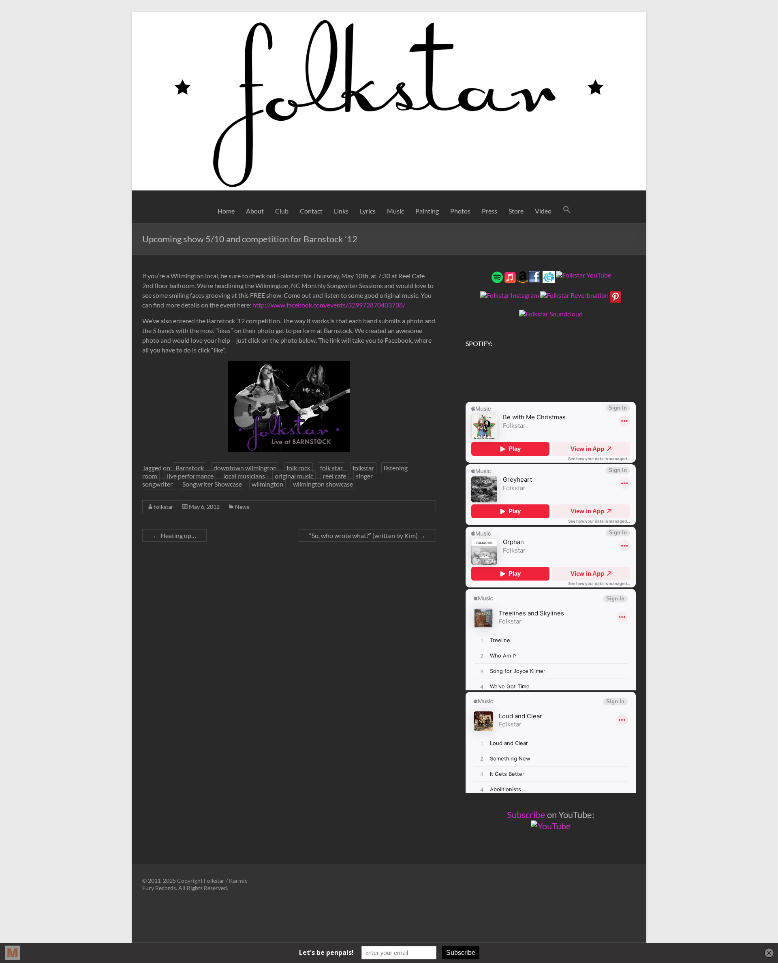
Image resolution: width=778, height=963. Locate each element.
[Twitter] (549, 275)
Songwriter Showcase (212, 484)
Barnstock (189, 468)
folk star (331, 468)
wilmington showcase (323, 484)
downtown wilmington (245, 468)
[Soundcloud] (551, 314)
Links (341, 211)
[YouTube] (583, 275)
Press (489, 211)
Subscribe (526, 814)
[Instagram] (509, 295)
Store (516, 211)
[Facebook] (534, 275)
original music (294, 476)
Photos (460, 211)
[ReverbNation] (574, 295)
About (255, 211)
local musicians (244, 476)
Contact (311, 211)
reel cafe (334, 476)
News (242, 506)
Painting (427, 211)
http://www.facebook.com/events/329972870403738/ (328, 305)
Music (395, 211)
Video (543, 211)
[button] (567, 211)
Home (226, 211)
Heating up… (174, 535)
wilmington (267, 484)
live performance (190, 476)
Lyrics (368, 211)
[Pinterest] (615, 295)
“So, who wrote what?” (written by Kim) (367, 535)
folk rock (298, 468)
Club (282, 211)
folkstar (363, 468)
